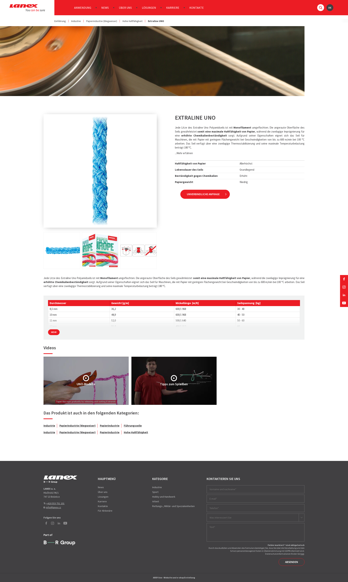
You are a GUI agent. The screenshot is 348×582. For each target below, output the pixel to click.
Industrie (76, 21)
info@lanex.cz (53, 507)
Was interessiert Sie (220, 517)
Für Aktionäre (105, 510)
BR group (60, 542)
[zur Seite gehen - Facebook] (344, 279)
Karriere (172, 7)
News (105, 7)
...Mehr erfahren (184, 153)
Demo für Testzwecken (60, 479)
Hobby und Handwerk (163, 496)
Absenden (291, 562)
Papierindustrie (109, 425)
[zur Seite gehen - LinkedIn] (344, 295)
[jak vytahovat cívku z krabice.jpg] (138, 250)
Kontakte (196, 7)
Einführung (60, 21)
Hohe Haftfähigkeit (132, 21)
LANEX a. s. (27, 7)
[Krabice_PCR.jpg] (100, 250)
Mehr (54, 332)
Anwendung (82, 7)
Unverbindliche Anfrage (203, 194)
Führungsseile (133, 425)
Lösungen (149, 7)
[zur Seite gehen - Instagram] (344, 287)
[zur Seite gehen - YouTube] (344, 303)
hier (302, 553)
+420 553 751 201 (55, 503)
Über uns (125, 7)
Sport (155, 492)
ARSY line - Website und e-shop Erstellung (174, 577)
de (329, 7)
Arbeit (155, 501)
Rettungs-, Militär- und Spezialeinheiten (173, 506)
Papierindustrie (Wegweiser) (101, 21)
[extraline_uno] (62, 250)
